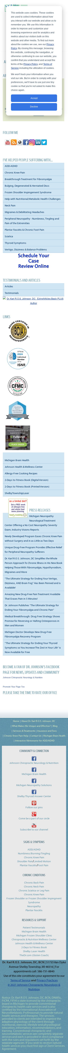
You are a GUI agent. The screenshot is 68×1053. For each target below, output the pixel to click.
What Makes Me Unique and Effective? (31, 725)
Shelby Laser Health (34, 951)
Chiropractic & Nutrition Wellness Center (34, 939)
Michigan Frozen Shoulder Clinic (34, 935)
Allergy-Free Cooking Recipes (21, 473)
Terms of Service (20, 980)
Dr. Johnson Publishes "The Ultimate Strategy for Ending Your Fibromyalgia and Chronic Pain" (32, 607)
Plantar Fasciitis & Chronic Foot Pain (24, 229)
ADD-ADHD (11, 166)
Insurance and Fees (47, 730)
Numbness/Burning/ (29, 853)
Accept (34, 98)
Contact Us (35, 735)
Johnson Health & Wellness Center (24, 466)
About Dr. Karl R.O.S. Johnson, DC (38, 720)
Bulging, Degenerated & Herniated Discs (27, 185)
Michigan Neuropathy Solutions (34, 785)
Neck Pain (10, 205)
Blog (55, 725)
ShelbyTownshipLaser (17, 493)
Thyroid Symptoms (15, 243)
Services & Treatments (24, 730)
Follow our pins (34, 807)
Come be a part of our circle (34, 818)
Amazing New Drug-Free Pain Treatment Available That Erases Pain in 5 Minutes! (32, 596)
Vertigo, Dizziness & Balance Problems (26, 249)
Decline (34, 106)
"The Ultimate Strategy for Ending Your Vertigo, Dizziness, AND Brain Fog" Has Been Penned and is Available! (33, 583)
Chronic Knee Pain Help (16, 735)
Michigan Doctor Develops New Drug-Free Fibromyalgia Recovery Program (28, 634)
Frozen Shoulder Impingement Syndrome (28, 192)
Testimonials (12, 293)
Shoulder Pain (25, 861)
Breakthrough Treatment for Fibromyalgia (28, 179)
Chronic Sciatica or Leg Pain (34, 890)
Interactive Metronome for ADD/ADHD (35, 740)
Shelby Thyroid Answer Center (34, 796)
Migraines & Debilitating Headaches (24, 212)
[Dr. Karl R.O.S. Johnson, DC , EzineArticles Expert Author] (33, 303)
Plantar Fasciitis (28, 865)
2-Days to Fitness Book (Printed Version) (27, 486)
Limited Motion (42, 861)
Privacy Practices (47, 980)
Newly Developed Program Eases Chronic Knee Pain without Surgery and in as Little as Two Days (33, 538)
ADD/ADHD (34, 849)
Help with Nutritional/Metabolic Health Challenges (33, 199)
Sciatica (9, 236)
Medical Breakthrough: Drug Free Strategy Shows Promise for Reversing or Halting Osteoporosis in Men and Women (32, 621)
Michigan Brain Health (17, 460)
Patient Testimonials (34, 927)
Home (16, 720)
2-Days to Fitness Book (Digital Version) (26, 480)
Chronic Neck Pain (34, 886)
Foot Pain (43, 865)
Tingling (45, 853)
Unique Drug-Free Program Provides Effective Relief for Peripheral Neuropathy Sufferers (33, 549)
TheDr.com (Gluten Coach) (34, 955)
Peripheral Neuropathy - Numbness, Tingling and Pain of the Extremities (32, 221)
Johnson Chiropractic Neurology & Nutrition (22, 677)
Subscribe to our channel (34, 829)
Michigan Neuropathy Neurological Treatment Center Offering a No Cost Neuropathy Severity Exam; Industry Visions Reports (31, 522)
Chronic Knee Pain (15, 172)
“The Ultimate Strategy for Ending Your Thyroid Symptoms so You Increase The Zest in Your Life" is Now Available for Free (33, 647)
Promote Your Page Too (14, 687)
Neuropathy (34, 906)
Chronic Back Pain (34, 882)
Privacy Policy (30, 64)
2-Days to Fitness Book (34, 947)
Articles (9, 286)
